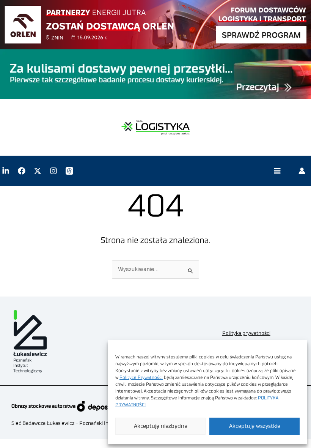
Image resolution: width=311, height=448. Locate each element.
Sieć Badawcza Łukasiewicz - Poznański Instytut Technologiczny (85, 423)
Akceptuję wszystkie (254, 426)
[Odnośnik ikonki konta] (302, 171)
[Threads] (69, 171)
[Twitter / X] (37, 171)
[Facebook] (21, 171)
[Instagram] (53, 171)
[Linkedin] (5, 171)
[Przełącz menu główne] (277, 171)
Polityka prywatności (246, 333)
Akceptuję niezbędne (160, 426)
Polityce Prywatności (141, 377)
